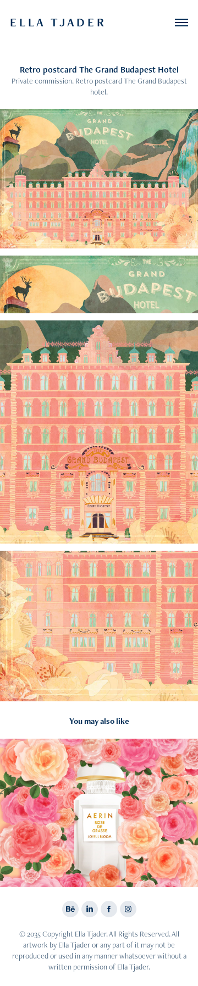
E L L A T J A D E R (58, 22)
